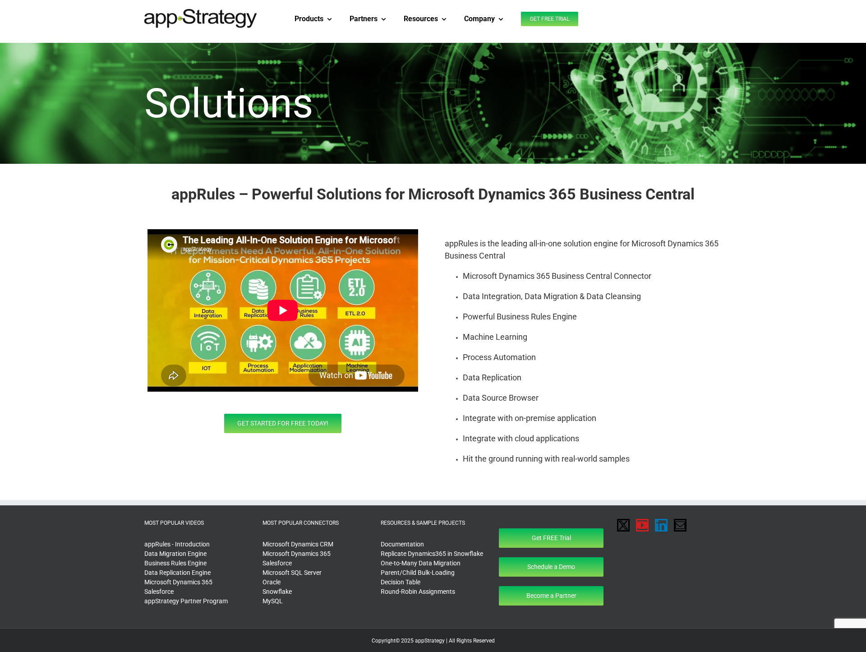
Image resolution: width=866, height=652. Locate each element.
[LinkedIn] (661, 525)
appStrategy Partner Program (186, 601)
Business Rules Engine (175, 563)
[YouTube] (642, 525)
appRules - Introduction (177, 544)
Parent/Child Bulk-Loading (418, 572)
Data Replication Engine (177, 572)
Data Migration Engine (175, 553)
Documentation (402, 544)
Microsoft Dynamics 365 (178, 582)
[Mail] (680, 525)
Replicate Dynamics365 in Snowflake (432, 553)
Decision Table (400, 582)
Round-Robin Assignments (418, 591)
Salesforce (159, 591)
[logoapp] (200, 12)
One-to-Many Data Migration (421, 563)
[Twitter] (623, 525)
